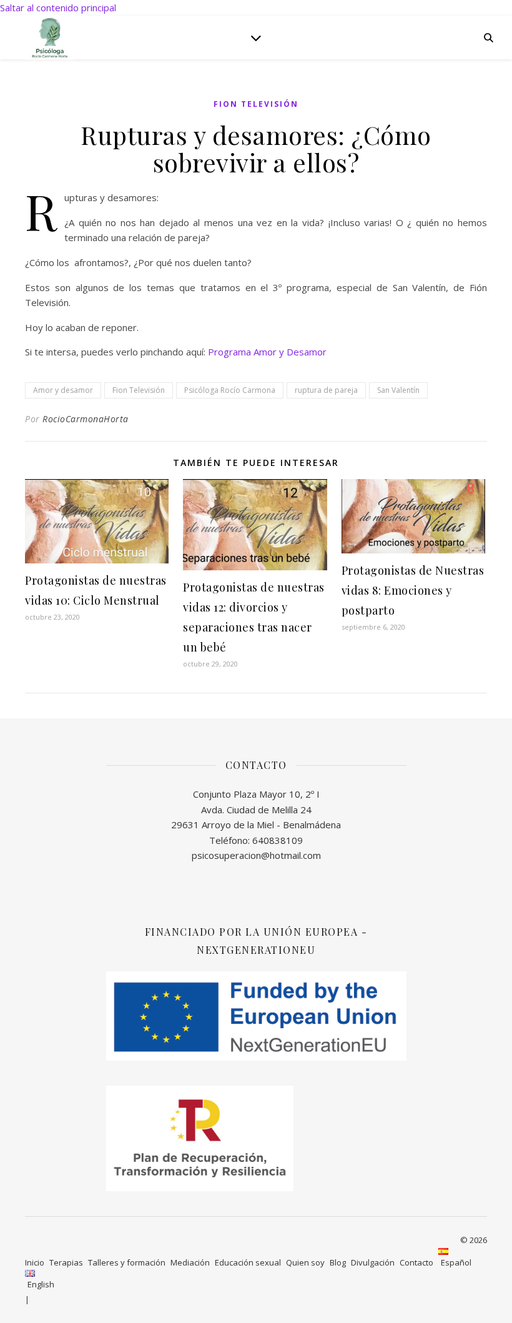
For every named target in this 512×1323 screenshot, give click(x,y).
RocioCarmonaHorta (85, 419)
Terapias (66, 1262)
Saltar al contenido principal (58, 7)
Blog (338, 1262)
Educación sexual (248, 1262)
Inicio (34, 1262)
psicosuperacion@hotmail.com (256, 855)
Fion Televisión (256, 104)
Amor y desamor (63, 390)
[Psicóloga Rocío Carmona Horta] (50, 37)
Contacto (416, 1262)
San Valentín (398, 390)
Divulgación (373, 1262)
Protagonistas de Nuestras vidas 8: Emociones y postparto (413, 590)
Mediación (190, 1262)
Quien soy (305, 1262)
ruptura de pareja (326, 390)
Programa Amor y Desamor (267, 351)
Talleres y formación (126, 1262)
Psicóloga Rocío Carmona (229, 390)
